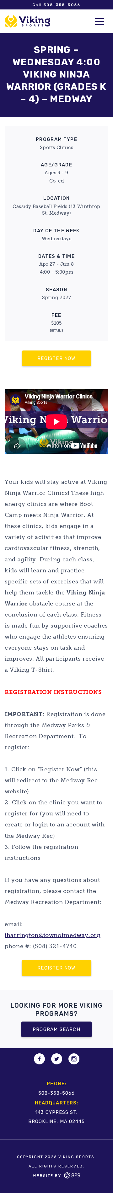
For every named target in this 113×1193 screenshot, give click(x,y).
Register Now (56, 358)
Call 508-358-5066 (56, 5)
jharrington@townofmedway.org (52, 935)
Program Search (56, 1029)
